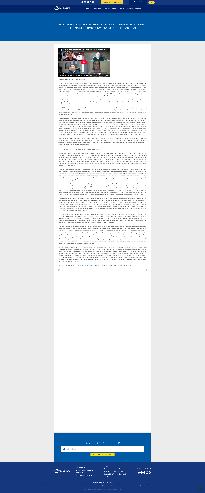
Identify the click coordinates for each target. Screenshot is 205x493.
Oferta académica (97, 8)
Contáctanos (138, 8)
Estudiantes (107, 8)
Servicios (114, 8)
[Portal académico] (130, 2)
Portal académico (138, 1)
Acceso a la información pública (85, 475)
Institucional (87, 8)
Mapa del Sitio (80, 467)
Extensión (121, 8)
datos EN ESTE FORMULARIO (84, 265)
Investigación (129, 8)
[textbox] (102, 449)
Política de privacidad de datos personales (85, 471)
